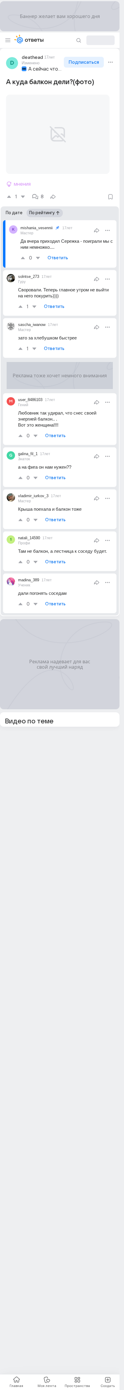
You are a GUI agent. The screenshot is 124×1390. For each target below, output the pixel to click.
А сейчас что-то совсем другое (45, 69)
